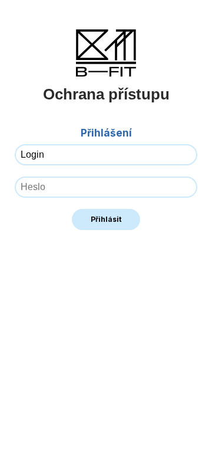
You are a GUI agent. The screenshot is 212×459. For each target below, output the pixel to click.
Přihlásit (106, 219)
